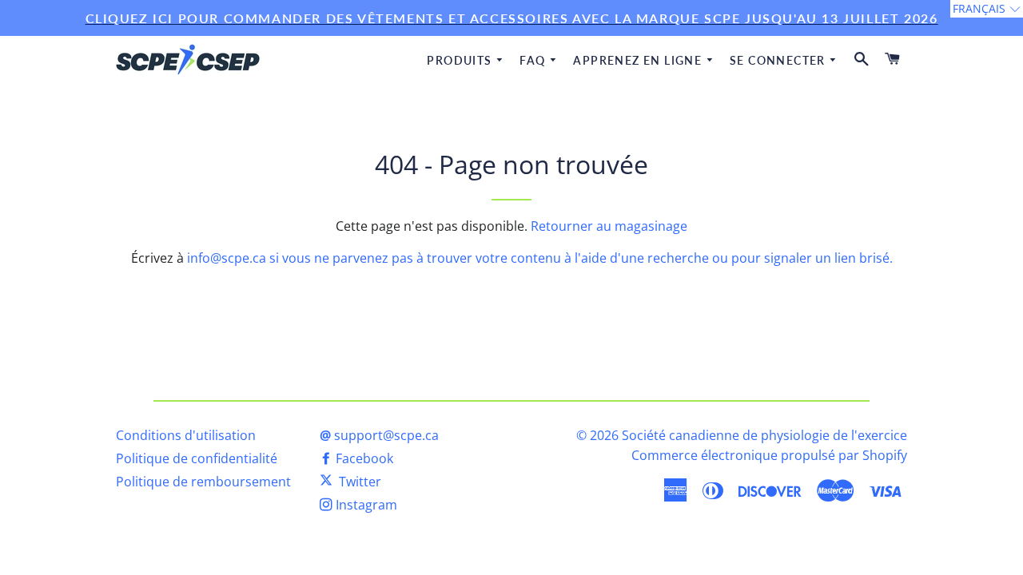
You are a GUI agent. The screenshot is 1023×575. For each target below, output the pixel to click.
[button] (986, 9)
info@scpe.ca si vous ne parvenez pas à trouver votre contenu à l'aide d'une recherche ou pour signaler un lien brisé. (540, 258)
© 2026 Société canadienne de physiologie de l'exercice (741, 435)
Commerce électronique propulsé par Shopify (769, 455)
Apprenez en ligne (639, 60)
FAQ (534, 60)
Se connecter (779, 60)
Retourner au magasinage (609, 226)
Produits (461, 60)
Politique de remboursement (203, 481)
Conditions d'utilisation (186, 435)
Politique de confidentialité (196, 458)
